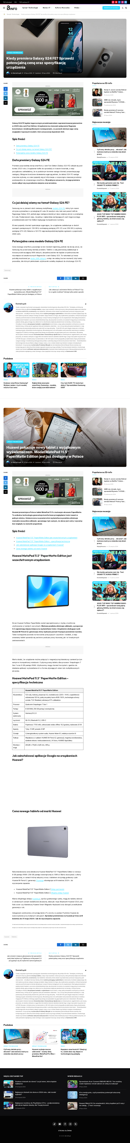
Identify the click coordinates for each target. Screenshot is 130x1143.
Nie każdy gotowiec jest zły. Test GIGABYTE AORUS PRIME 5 (110, 184)
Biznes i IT (46, 8)
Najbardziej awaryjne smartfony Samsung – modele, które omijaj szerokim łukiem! (44, 385)
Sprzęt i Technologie (30, 8)
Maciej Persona (101, 157)
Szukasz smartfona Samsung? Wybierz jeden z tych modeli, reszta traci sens (16, 385)
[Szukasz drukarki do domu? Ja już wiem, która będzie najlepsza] (8, 1084)
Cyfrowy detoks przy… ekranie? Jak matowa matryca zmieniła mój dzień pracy (111, 152)
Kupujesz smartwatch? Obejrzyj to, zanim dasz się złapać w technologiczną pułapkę (74, 1051)
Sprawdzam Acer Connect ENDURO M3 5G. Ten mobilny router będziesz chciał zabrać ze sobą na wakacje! (100, 1083)
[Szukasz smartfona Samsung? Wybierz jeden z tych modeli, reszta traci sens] (16, 370)
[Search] (126, 8)
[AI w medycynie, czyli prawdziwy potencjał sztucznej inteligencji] (72, 1095)
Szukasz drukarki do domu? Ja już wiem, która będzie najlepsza (35, 1083)
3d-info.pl (68, 1136)
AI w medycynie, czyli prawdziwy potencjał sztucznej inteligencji (99, 1093)
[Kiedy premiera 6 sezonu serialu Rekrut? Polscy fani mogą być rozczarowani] (97, 113)
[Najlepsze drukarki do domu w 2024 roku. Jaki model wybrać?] (8, 1094)
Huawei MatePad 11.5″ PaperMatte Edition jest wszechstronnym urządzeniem (46, 538)
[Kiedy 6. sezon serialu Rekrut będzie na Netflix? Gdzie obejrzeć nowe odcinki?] (97, 92)
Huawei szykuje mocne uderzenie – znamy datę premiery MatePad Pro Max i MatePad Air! (43, 1052)
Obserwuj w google (111, 8)
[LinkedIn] (6, 98)
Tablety (14, 937)
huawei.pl (36, 899)
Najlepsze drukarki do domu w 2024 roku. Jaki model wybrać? (35, 1093)
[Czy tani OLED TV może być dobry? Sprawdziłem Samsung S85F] (74, 370)
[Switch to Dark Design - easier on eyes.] (122, 8)
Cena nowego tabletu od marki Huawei (31, 549)
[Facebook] (6, 89)
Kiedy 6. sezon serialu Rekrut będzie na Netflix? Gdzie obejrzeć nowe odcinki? (115, 91)
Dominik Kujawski (102, 188)
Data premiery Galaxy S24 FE (27, 146)
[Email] (6, 103)
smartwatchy (33, 311)
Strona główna (65, 1130)
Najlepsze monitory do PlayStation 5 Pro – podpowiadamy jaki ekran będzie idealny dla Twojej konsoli (37, 1104)
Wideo (76, 8)
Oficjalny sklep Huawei (60, 893)
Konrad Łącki (17, 73)
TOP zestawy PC (24, 2)
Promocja (40, 880)
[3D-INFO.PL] (12, 7)
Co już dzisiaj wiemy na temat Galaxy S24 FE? (34, 149)
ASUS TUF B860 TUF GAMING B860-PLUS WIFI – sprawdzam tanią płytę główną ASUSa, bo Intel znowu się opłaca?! (111, 217)
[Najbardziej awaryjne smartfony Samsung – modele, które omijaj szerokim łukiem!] (45, 370)
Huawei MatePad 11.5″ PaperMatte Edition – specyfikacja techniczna (43, 541)
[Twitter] (6, 93)
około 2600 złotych (38, 258)
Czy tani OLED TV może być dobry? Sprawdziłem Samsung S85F (73, 385)
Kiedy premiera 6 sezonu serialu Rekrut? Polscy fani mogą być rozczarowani (114, 111)
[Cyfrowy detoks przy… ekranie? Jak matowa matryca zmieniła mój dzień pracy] (109, 137)
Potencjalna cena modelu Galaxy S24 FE (32, 153)
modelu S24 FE (59, 208)
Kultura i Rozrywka (62, 8)
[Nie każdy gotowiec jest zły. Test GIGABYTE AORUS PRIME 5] (109, 170)
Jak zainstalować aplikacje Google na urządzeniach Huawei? (40, 545)
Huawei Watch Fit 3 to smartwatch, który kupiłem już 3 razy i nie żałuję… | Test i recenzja (102, 1104)
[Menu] (4, 8)
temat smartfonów (22, 311)
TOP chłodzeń (7, 2)
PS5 (15, 2)
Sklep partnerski (57, 889)
